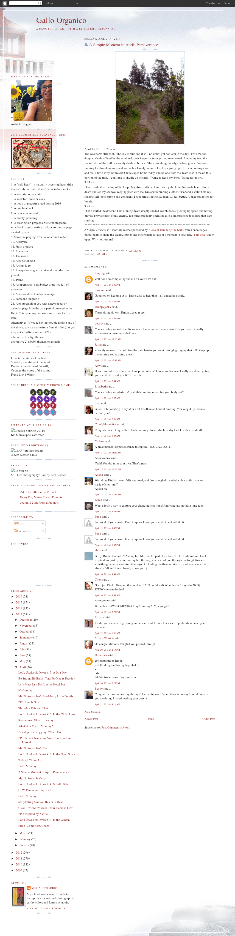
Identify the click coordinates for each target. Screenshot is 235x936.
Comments (24, 531)
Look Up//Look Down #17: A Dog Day (42, 672)
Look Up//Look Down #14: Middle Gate (43, 784)
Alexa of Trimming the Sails (165, 230)
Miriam (99, 617)
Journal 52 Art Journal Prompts (39, 502)
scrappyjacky (103, 307)
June (23, 655)
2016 (19, 596)
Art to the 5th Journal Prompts (38, 492)
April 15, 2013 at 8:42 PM (107, 528)
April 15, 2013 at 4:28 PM (107, 511)
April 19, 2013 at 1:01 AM (107, 633)
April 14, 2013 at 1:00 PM (107, 284)
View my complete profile (46, 908)
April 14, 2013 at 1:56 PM (107, 318)
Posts (20, 523)
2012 (19, 852)
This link (200, 234)
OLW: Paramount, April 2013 (36, 790)
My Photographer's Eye (32, 748)
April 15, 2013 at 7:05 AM (107, 418)
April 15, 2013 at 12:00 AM (108, 339)
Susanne (100, 290)
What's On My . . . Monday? (35, 726)
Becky (99, 688)
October (25, 631)
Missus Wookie (104, 638)
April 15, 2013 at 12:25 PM (108, 469)
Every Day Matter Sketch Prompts (41, 497)
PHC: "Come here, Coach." (34, 826)
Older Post (208, 719)
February (25, 839)
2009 (19, 870)
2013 (19, 614)
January (25, 845)
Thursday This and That (33, 708)
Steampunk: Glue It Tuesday (35, 720)
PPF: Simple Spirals (30, 702)
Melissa (99, 441)
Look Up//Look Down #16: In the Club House (47, 714)
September (26, 637)
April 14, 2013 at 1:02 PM (107, 301)
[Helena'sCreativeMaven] (43, 414)
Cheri (98, 579)
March (24, 833)
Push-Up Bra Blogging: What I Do (39, 732)
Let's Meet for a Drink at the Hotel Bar (41, 684)
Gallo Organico (61, 19)
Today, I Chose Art (29, 760)
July (22, 649)
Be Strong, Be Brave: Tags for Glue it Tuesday (46, 678)
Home (150, 719)
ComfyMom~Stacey (107, 424)
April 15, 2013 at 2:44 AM (107, 381)
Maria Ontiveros (44, 888)
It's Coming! (26, 690)
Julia (98, 344)
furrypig (100, 273)
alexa (98, 550)
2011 (19, 858)
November (26, 625)
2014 (19, 608)
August (24, 643)
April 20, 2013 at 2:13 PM (107, 649)
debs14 (99, 323)
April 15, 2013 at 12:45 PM (108, 494)
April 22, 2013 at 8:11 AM (107, 704)
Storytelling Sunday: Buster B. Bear (40, 802)
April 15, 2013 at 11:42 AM (108, 452)
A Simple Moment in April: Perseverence (123, 44)
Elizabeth (101, 386)
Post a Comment (92, 711)
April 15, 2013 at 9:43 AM (107, 435)
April (23, 667)
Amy (98, 365)
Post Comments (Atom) (115, 727)
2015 (19, 602)
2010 (19, 864)
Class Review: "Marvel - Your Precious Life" (45, 808)
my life (102, 253)
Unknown (101, 655)
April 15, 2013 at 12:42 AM (108, 360)
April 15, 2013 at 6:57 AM (107, 398)
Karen (98, 500)
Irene (98, 516)
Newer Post (91, 719)
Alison (99, 474)
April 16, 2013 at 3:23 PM (107, 612)
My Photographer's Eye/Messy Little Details (45, 696)
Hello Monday (27, 766)
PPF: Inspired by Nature (33, 814)
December (26, 619)
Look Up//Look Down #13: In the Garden (44, 820)
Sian (97, 403)
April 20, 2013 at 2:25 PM (107, 683)
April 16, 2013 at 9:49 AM (107, 574)
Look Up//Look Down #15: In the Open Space (47, 754)
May (23, 661)
